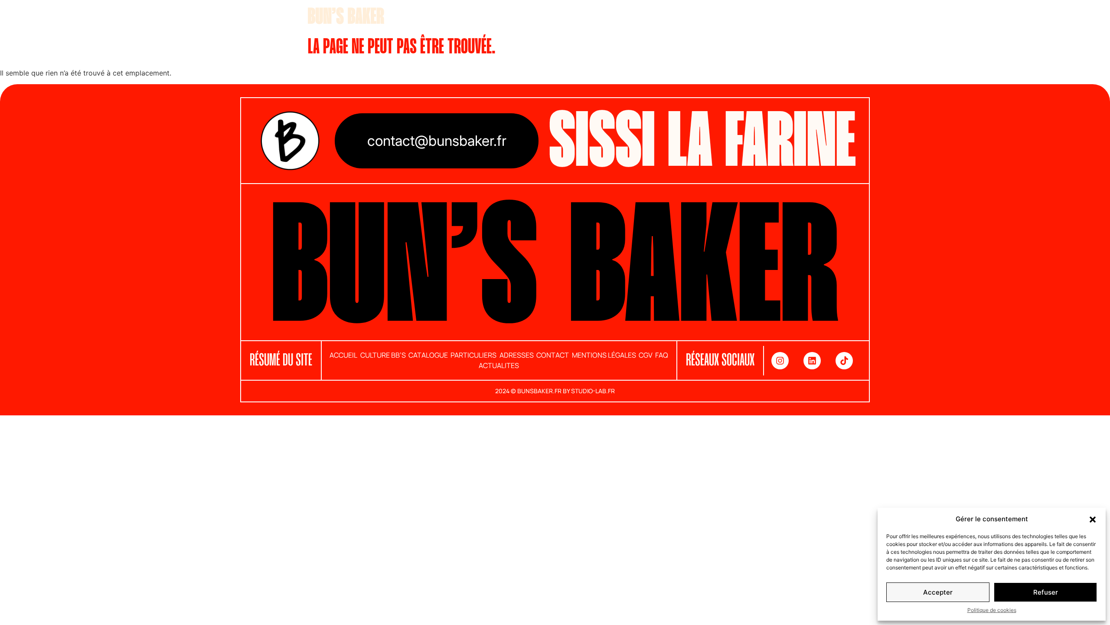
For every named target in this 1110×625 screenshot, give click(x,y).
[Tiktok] (844, 360)
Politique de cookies (991, 610)
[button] (1092, 519)
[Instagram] (780, 360)
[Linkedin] (812, 360)
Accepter (938, 592)
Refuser (1045, 592)
